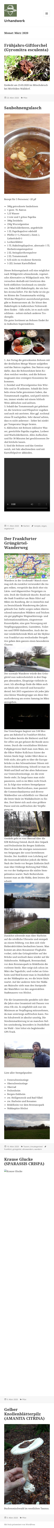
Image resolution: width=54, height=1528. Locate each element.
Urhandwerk (14, 20)
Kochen (26, 526)
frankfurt (8, 1149)
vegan (43, 526)
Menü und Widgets (47, 16)
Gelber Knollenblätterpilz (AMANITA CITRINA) (24, 1414)
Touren (26, 1146)
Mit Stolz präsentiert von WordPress (19, 1524)
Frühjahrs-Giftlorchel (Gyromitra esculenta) (26, 47)
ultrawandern (27, 1149)
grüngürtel (16, 1149)
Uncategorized (36, 1146)
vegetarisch (9, 528)
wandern (38, 1149)
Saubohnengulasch (22, 107)
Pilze (25, 97)
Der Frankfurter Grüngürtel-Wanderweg (20, 543)
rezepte (37, 526)
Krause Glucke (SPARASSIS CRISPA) (24, 1161)
